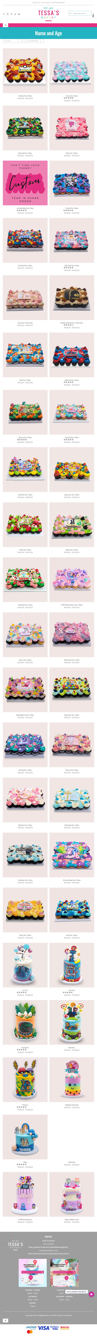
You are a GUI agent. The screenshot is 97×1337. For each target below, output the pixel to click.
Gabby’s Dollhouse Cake (72, 1219)
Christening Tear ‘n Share (71, 825)
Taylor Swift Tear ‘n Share (71, 265)
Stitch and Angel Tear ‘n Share (72, 880)
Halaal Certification (65, 1315)
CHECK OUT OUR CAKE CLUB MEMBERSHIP (48, 2)
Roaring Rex (25, 1047)
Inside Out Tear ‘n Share (25, 494)
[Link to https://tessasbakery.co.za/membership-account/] (93, 15)
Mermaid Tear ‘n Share (25, 770)
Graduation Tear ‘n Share (25, 880)
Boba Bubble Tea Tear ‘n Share (25, 715)
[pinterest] (11, 14)
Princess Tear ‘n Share (71, 770)
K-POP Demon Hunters (25, 1219)
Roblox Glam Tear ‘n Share (72, 660)
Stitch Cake (71, 1162)
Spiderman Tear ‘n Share (72, 380)
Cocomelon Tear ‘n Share (25, 605)
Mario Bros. (71, 1047)
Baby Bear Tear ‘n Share (25, 825)
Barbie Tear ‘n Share (72, 153)
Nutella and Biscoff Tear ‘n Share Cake (72, 323)
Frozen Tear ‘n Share (72, 96)
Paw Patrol (72, 990)
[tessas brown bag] (48, 8)
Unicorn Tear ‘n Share (25, 660)
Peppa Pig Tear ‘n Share (72, 437)
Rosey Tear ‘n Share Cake (25, 323)
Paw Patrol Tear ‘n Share (25, 265)
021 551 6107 (48, 1244)
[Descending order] (24, 41)
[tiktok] (15, 14)
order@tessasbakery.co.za (48, 1250)
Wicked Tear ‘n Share (72, 550)
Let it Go (25, 990)
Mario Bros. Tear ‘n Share (71, 715)
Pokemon (25, 1105)
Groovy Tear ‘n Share (25, 935)
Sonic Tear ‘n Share (71, 935)
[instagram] (8, 14)
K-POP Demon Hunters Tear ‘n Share (72, 605)
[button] (69, 98)
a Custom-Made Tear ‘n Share (25, 208)
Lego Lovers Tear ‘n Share (71, 494)
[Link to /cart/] (93, 17)
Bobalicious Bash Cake (71, 1105)
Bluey (25, 1162)
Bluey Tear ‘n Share (25, 380)
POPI (55, 1315)
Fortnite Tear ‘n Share (71, 208)
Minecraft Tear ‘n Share (25, 153)
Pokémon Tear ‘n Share (25, 96)
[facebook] (4, 14)
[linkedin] (19, 14)
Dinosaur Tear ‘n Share (25, 437)
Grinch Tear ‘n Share (25, 550)
